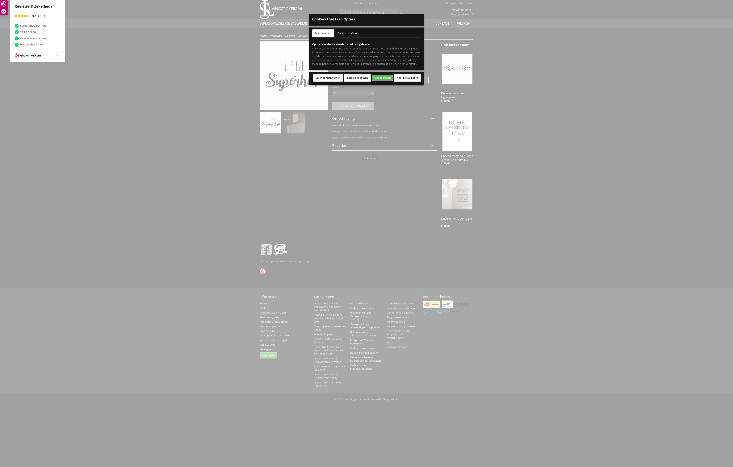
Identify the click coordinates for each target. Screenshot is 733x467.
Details (341, 33)
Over (354, 33)
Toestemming (323, 33)
